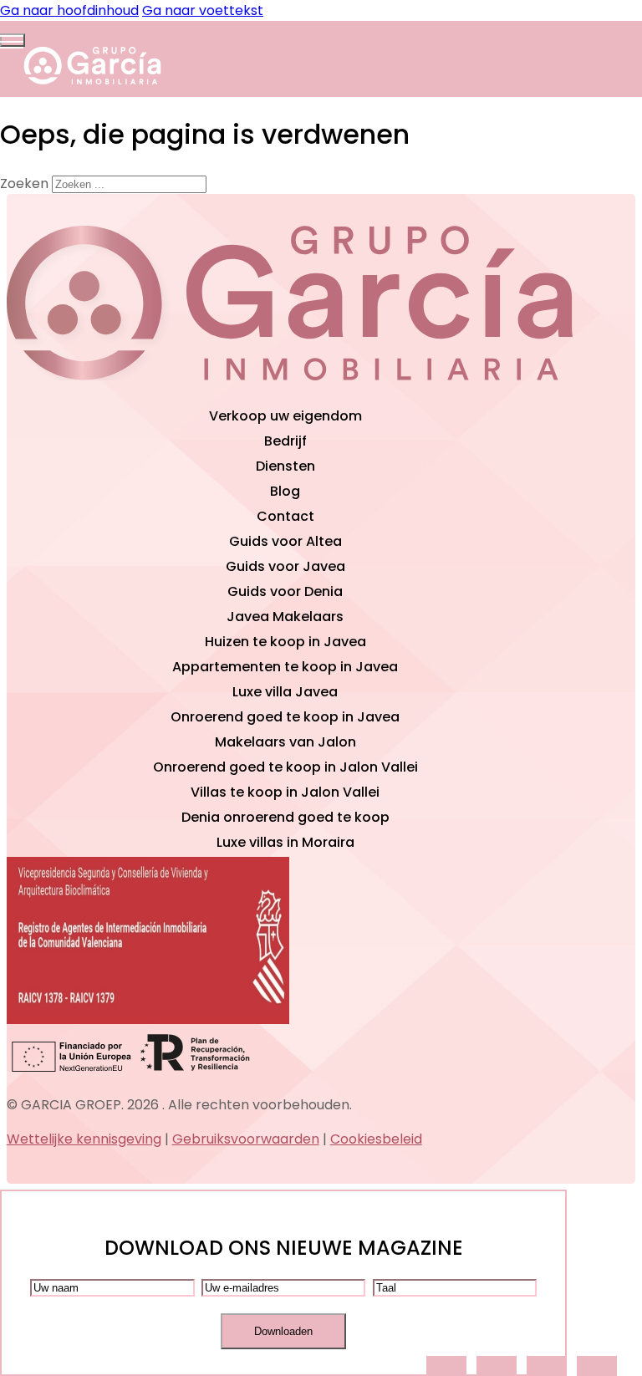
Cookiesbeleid (376, 1139)
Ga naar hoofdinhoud (69, 10)
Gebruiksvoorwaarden (245, 1139)
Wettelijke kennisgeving (84, 1139)
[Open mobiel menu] (12, 40)
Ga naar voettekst (202, 10)
